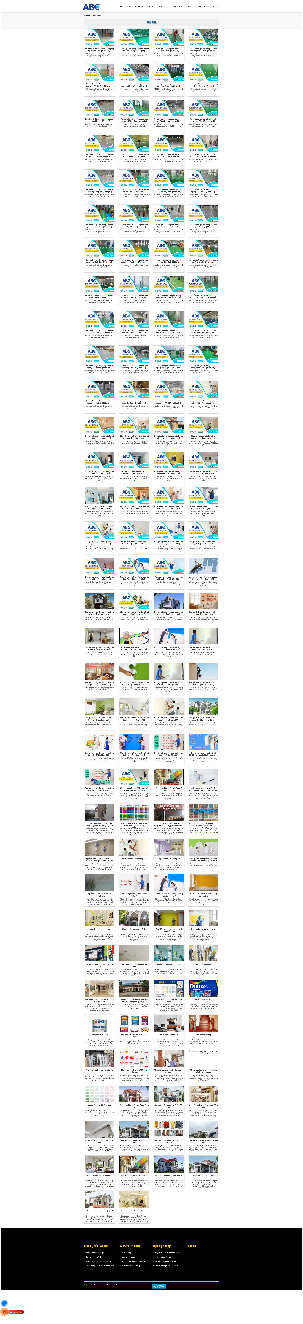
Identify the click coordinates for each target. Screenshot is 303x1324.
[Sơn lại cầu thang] (203, 1023)
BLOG (189, 7)
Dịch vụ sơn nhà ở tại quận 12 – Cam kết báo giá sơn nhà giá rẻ (99, 860)
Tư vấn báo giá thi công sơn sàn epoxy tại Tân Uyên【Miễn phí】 (99, 155)
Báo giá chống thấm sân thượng (167, 1266)
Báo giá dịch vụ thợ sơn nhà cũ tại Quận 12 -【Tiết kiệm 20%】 (203, 648)
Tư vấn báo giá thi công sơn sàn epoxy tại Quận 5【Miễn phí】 (134, 367)
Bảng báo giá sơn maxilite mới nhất (169, 1000)
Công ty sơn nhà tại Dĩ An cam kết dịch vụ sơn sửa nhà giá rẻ (134, 789)
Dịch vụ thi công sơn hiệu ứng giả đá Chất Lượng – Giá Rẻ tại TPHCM (203, 825)
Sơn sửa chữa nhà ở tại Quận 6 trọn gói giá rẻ (169, 789)
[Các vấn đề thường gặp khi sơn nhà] (134, 953)
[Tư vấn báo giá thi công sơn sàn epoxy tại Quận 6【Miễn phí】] (99, 354)
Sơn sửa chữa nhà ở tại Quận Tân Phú (169, 1106)
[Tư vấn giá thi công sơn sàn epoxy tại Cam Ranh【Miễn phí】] (169, 37)
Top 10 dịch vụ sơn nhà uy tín (203, 929)
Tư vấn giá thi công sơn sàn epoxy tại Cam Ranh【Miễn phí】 (168, 50)
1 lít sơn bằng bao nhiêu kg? (203, 964)
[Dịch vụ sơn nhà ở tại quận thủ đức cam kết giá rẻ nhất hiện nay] (203, 777)
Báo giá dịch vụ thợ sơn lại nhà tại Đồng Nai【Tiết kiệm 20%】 (168, 437)
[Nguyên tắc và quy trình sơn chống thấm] (99, 882)
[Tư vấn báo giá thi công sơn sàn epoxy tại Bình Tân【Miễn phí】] (99, 248)
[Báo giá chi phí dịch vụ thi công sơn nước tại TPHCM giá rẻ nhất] (203, 847)
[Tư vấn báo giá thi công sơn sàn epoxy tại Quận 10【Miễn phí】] (99, 319)
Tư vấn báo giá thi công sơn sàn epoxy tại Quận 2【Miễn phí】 (99, 402)
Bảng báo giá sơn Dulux (203, 999)
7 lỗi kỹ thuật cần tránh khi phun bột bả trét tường (203, 1071)
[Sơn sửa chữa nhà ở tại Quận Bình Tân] (134, 1094)
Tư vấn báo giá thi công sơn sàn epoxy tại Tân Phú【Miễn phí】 (134, 261)
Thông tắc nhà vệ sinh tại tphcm (132, 1261)
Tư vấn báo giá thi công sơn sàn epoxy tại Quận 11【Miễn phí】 (203, 296)
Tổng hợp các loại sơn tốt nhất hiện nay (134, 1071)
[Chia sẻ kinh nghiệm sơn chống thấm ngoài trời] (203, 882)
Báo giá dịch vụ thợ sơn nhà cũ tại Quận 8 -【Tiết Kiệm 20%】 (203, 684)
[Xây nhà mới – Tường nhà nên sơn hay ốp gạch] (99, 988)
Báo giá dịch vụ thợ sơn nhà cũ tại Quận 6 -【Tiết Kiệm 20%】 (134, 719)
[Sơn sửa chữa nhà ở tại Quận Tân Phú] (169, 1094)
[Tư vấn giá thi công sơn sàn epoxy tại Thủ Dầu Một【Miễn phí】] (134, 143)
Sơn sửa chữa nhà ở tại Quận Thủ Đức (99, 1141)
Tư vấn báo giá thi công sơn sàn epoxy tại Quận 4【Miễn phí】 (169, 367)
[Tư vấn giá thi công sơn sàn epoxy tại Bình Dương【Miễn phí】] (169, 108)
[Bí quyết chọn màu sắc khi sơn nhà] (99, 953)
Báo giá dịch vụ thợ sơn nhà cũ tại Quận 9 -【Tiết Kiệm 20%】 (168, 684)
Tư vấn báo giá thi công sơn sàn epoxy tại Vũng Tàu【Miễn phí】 (203, 50)
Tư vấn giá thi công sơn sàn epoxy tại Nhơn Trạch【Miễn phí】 (168, 85)
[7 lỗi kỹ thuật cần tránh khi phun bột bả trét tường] (203, 1058)
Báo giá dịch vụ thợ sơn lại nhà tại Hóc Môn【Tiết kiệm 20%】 (134, 578)
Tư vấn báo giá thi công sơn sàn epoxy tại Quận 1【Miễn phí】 (134, 402)
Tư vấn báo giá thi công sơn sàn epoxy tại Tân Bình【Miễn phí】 (169, 261)
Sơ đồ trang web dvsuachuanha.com (100, 1266)
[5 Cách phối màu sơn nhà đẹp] (134, 918)
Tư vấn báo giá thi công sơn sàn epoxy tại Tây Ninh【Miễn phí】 (169, 190)
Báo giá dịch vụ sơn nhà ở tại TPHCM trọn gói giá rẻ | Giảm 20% (203, 754)
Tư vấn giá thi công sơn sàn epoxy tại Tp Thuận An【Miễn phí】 (168, 155)
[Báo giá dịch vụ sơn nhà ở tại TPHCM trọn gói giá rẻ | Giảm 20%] (203, 742)
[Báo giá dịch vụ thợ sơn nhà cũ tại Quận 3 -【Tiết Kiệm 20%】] (99, 742)
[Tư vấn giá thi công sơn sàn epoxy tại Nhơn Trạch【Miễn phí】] (169, 72)
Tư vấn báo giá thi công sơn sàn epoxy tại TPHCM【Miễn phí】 (169, 402)
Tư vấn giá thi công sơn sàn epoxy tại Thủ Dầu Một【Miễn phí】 (134, 155)
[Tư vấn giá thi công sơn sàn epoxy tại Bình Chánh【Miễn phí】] (169, 213)
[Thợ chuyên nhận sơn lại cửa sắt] (99, 1058)
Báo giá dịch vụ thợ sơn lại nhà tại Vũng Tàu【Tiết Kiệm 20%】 (134, 437)
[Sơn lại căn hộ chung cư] (169, 1023)
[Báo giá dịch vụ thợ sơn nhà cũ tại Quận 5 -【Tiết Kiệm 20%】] (169, 706)
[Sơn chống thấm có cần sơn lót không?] (134, 882)
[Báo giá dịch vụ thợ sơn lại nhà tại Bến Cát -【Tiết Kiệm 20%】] (134, 495)
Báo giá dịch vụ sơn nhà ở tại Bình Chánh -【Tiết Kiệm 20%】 (203, 578)
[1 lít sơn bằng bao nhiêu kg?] (203, 953)
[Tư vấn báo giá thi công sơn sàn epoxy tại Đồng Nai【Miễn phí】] (134, 72)
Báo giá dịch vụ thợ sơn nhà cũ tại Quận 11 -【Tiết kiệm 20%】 (99, 684)
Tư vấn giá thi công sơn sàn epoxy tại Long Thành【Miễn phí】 (203, 85)
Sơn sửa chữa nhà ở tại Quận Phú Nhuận (169, 1141)
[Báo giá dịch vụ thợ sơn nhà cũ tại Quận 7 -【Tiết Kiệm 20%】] (99, 706)
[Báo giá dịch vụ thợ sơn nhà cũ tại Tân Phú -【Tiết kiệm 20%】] (169, 601)
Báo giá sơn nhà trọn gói (95, 1253)
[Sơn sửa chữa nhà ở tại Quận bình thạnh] (203, 1129)
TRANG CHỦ (125, 7)
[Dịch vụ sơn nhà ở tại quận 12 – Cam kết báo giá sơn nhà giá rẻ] (99, 847)
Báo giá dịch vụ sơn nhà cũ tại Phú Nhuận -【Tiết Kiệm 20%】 (99, 648)
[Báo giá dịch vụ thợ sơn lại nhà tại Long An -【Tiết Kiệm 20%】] (169, 530)
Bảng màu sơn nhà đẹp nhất (99, 1105)
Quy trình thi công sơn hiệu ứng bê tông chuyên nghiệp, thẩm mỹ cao (169, 824)
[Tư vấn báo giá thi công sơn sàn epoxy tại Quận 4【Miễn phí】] (169, 354)
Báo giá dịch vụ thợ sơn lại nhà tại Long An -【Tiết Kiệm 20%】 (168, 543)
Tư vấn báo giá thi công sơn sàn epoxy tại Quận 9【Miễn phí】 (134, 331)
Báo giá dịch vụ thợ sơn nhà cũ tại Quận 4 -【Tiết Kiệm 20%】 (203, 719)
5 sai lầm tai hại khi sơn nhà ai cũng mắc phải (169, 930)
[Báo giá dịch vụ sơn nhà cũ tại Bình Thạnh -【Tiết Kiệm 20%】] (134, 636)
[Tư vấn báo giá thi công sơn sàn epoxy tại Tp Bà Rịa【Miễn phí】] (99, 72)
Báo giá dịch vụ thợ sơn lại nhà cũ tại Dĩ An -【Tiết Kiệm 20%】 (134, 543)
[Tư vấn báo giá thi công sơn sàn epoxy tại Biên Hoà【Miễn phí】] (134, 108)
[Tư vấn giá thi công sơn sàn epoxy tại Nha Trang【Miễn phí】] (134, 37)
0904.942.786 (15, 1312)
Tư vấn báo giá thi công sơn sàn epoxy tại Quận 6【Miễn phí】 (99, 367)
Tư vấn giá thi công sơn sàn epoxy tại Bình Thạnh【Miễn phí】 (99, 296)
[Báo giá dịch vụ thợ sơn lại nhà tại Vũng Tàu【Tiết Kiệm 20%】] (134, 425)
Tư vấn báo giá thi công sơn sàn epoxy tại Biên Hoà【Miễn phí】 (134, 120)
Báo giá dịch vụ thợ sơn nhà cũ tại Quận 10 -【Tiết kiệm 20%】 (134, 684)
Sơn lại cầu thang (203, 1035)
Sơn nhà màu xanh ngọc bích (168, 964)
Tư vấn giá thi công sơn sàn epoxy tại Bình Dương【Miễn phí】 (168, 120)
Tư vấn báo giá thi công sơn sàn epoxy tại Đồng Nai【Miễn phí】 (134, 85)
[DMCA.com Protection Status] (159, 1286)
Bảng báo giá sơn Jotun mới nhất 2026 (134, 1036)
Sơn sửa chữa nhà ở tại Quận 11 (134, 1175)
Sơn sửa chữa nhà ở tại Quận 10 (168, 1175)
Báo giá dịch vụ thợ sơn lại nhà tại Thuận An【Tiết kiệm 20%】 (99, 543)
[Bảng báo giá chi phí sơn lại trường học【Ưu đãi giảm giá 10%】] (134, 988)
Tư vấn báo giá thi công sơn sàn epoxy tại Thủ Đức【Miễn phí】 (134, 296)
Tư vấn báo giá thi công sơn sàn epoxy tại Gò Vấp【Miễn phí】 (203, 226)
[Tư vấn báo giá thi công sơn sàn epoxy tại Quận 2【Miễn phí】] (99, 389)
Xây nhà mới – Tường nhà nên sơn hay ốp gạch (99, 1000)
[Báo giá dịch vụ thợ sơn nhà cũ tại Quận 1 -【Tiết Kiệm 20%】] (169, 742)
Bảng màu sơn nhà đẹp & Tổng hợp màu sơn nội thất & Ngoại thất (134, 825)
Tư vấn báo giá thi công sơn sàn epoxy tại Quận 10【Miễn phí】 (99, 331)
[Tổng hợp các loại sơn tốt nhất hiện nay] (134, 1058)
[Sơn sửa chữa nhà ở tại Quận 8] (99, 1199)
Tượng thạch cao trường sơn (134, 859)
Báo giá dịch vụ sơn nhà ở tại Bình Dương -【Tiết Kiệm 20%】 (99, 507)
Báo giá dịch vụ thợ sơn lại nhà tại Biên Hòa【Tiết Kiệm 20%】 (168, 472)
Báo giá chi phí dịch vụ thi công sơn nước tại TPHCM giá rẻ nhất (203, 860)
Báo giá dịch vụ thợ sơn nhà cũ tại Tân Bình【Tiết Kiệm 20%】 (203, 613)
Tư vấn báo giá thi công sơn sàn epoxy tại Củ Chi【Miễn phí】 (203, 190)
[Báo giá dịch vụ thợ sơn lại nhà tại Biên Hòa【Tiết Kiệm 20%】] (169, 460)
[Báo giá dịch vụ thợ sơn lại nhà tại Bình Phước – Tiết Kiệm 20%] (203, 460)
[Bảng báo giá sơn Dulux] (203, 988)
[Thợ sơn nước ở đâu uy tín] (169, 847)
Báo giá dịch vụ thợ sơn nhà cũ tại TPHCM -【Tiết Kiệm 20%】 (99, 789)
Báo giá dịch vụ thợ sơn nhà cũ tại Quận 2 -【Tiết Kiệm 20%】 (134, 754)
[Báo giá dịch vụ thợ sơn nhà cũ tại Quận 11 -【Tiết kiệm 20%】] (99, 671)
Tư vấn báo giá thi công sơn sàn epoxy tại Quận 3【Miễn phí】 (203, 367)
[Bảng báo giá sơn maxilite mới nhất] (169, 988)
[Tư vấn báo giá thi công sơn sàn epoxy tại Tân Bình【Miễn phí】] (169, 248)
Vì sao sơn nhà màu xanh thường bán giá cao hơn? (169, 895)
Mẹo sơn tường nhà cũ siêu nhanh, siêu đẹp (168, 1071)
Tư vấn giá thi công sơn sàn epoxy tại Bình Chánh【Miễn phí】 (168, 226)
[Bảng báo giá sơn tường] (99, 918)
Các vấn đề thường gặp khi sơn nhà (134, 965)
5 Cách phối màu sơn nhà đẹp (134, 929)
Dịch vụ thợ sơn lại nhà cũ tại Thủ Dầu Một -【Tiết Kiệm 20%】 (203, 507)
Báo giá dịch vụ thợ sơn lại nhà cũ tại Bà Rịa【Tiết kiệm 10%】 (99, 437)
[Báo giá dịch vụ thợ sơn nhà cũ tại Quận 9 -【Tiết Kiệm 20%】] (169, 671)
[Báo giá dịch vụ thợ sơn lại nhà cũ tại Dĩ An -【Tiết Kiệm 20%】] (134, 530)
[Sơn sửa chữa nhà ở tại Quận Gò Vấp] (134, 1129)
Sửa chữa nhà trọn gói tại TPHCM (98, 1261)
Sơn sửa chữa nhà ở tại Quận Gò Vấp (134, 1141)
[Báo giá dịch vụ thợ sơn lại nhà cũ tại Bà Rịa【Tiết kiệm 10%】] (99, 425)
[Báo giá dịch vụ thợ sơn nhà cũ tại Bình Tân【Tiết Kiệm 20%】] (134, 601)
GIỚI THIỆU (138, 7)
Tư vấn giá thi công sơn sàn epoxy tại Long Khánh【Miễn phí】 (99, 120)
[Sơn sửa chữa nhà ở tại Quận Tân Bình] (203, 1094)
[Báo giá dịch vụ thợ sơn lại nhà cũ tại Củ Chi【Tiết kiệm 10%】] (99, 566)
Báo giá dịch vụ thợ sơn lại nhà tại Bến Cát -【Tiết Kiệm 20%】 (134, 507)
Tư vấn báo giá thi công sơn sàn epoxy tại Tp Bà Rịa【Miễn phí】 (99, 85)
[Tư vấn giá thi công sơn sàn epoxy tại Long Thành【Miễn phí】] (203, 72)
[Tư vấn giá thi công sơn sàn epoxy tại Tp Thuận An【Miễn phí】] (169, 143)
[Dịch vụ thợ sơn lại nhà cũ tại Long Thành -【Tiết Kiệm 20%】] (134, 460)
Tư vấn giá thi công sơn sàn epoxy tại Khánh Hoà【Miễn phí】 (99, 50)
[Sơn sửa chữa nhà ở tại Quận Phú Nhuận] (169, 1129)
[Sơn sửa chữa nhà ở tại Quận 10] (169, 1164)
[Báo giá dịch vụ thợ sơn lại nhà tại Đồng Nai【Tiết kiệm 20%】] (169, 425)
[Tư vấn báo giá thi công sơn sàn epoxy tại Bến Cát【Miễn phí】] (203, 108)
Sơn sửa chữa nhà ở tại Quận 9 (203, 1175)
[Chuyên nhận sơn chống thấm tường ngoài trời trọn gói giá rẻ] (99, 812)
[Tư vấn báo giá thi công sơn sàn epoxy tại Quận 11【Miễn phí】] (203, 284)
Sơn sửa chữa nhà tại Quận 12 (99, 1175)
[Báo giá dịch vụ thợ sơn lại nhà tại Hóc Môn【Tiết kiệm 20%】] (134, 566)
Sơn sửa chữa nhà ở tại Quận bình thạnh (203, 1141)
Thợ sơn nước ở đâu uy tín (169, 859)
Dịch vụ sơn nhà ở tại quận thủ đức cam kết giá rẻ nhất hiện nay (203, 789)
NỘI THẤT (163, 7)
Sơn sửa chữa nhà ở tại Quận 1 (132, 1266)
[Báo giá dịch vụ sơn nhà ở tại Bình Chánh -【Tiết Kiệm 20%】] (203, 566)
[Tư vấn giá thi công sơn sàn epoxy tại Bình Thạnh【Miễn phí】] (99, 284)
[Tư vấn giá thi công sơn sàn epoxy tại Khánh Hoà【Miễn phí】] (99, 37)
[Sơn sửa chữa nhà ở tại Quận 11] (134, 1164)
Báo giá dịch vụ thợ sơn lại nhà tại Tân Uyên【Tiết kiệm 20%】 (168, 507)
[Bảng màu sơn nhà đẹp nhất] (99, 1094)
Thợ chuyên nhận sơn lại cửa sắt (100, 1070)
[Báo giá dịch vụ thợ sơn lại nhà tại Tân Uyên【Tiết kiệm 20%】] (169, 495)
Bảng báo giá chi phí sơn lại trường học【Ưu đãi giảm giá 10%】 (134, 1000)
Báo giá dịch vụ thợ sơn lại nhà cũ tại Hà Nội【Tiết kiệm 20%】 (203, 402)
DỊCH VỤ (150, 7)
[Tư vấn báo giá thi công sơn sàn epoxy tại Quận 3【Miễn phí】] (203, 354)
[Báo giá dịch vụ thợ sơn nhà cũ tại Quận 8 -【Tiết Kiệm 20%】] (203, 671)
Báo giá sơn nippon (99, 1035)
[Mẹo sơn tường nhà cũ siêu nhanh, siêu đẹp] (169, 1058)
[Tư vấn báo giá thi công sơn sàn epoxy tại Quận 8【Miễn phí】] (169, 319)
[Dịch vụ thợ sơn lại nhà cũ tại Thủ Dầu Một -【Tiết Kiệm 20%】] (203, 495)
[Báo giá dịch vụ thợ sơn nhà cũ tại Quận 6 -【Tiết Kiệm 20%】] (134, 706)
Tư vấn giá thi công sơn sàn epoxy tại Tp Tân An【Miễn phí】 (134, 190)
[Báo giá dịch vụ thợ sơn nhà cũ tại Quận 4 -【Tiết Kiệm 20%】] (203, 706)
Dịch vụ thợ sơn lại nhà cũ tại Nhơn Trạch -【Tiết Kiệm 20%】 (203, 437)
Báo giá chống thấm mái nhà (166, 1261)
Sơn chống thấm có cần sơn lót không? (134, 895)
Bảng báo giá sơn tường (99, 929)
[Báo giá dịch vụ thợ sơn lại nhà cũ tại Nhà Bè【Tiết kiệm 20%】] (169, 566)
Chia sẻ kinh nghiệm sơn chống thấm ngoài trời (203, 895)
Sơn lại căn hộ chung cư (169, 1035)
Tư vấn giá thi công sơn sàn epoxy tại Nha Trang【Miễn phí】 (134, 50)
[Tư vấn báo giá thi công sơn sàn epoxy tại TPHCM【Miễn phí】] (169, 389)
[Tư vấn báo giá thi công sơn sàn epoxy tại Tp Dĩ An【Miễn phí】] (203, 143)
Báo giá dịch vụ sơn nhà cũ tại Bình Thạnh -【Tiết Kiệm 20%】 (134, 648)
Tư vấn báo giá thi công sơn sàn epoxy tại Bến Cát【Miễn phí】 (203, 120)
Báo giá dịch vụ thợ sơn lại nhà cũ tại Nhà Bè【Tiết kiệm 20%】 (168, 578)
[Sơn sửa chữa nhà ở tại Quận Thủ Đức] (99, 1129)
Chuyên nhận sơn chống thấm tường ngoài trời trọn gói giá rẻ (99, 824)
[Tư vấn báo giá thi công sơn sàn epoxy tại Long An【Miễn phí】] (99, 178)
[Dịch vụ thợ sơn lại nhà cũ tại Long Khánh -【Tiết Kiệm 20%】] (99, 460)
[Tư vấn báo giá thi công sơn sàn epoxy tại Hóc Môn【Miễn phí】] (99, 213)
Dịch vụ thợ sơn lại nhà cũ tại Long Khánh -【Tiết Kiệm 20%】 (99, 472)
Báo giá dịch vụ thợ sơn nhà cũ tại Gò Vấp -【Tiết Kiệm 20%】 (99, 613)
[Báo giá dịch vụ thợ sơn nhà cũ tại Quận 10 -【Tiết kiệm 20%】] (134, 671)
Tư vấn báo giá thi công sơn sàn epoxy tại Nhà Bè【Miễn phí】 (134, 226)
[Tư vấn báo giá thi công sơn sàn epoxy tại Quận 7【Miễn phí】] (203, 319)
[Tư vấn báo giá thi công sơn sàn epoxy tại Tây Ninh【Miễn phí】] (169, 178)
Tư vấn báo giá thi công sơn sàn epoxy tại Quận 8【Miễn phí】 (169, 331)
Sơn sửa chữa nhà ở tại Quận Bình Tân (134, 1106)
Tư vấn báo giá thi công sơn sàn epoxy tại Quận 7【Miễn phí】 (203, 331)
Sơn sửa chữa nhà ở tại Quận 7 (134, 1211)
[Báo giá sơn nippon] (99, 1023)
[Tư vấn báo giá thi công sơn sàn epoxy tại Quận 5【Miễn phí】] (134, 354)
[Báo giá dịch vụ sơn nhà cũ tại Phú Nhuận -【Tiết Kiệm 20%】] (99, 636)
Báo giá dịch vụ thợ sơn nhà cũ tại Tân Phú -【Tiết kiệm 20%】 (168, 613)
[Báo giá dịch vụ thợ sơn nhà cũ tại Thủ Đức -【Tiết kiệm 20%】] (169, 636)
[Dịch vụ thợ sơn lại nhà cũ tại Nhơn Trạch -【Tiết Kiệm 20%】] (203, 425)
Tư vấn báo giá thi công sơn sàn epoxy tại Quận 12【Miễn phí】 (169, 296)
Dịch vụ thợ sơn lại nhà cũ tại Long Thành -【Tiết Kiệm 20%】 (134, 472)
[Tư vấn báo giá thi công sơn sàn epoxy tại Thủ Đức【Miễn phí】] (134, 284)
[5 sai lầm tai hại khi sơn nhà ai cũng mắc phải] (169, 918)
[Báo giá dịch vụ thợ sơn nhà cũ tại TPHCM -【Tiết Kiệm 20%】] (99, 777)
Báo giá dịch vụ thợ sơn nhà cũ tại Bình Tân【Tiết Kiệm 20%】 (134, 613)
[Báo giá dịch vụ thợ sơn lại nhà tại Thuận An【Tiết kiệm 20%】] (99, 530)
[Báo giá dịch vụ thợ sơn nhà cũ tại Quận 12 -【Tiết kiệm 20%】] (203, 636)
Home (87, 15)
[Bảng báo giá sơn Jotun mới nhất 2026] (134, 1023)
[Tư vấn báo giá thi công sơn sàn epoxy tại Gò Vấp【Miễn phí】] (203, 213)
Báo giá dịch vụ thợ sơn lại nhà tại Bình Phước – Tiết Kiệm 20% (203, 472)
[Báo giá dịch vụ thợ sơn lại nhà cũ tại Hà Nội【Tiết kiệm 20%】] (203, 389)
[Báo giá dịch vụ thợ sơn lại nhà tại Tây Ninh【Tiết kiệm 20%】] (203, 530)
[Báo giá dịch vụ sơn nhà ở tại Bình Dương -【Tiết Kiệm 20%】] (99, 495)
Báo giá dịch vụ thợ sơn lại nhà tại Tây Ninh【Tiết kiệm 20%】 (203, 543)
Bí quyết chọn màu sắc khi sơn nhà (100, 965)
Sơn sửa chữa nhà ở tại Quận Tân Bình (203, 1106)
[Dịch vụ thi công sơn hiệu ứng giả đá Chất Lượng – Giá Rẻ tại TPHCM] (203, 812)
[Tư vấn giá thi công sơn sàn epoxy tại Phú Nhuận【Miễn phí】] (203, 248)
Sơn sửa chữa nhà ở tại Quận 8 (100, 1211)
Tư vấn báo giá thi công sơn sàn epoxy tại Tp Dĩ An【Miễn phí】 (203, 155)
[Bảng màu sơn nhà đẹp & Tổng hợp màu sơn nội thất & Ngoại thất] (134, 812)
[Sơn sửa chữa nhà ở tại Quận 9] (203, 1164)
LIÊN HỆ (213, 7)
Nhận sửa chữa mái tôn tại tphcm (167, 1253)
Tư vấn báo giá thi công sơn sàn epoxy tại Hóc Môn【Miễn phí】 (99, 226)
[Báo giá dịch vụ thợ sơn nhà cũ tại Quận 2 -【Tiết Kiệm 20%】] (134, 742)
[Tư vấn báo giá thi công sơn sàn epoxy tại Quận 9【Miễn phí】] (134, 319)
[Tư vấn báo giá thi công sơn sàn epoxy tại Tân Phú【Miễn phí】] (134, 248)
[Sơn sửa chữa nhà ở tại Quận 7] (134, 1199)
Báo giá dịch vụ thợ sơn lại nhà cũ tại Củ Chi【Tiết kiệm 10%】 (99, 578)
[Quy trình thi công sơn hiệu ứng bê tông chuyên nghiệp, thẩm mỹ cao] (169, 812)
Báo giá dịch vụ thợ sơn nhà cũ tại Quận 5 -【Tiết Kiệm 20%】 (168, 719)
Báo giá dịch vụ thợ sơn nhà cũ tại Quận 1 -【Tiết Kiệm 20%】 (168, 754)
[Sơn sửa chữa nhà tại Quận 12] (99, 1164)
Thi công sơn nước (127, 1257)
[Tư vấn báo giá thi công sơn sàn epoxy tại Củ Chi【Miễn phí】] (203, 178)
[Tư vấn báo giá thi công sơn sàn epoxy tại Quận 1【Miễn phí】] (134, 389)
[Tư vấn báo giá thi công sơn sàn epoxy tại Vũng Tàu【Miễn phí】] (203, 37)
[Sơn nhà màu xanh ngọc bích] (169, 953)
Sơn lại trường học (127, 1253)
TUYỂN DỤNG (201, 7)
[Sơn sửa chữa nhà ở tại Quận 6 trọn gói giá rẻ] (169, 777)
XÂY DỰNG (177, 7)
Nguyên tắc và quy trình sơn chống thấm (99, 895)
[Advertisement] (72, 1307)
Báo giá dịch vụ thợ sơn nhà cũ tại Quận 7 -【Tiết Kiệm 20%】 (99, 719)
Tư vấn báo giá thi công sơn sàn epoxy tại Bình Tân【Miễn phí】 (99, 261)
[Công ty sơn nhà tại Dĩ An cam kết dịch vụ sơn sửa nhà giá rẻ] (134, 777)
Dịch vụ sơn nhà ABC (93, 1257)
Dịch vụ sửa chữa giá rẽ (164, 1257)
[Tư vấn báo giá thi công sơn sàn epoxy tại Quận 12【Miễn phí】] (169, 284)
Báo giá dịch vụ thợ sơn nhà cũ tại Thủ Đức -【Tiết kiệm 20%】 (168, 648)
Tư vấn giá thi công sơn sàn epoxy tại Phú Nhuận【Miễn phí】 (203, 261)
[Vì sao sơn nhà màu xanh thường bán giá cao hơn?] (169, 882)
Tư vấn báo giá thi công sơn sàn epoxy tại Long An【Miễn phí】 (99, 190)
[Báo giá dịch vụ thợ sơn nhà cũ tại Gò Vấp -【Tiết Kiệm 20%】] (99, 601)
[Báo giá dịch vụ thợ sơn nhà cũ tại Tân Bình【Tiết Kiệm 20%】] (203, 601)
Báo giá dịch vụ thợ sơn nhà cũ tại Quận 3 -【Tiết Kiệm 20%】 (99, 754)
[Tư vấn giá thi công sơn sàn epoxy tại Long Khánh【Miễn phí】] (99, 108)
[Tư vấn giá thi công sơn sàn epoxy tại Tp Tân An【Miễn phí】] (134, 178)
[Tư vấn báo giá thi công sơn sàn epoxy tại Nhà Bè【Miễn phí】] (134, 213)
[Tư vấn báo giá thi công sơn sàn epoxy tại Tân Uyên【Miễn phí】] (99, 143)
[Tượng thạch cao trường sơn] (134, 847)
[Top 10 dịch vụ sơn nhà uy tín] (203, 918)
